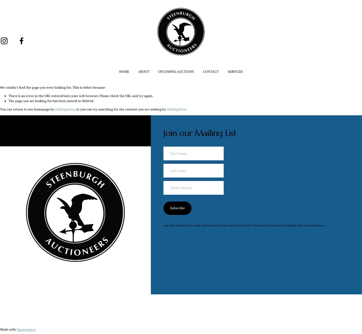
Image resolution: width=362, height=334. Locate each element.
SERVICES (235, 71)
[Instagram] (4, 41)
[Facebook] (21, 41)
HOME (124, 71)
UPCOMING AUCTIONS (176, 71)
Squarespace (26, 329)
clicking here (64, 109)
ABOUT (143, 71)
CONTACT (211, 71)
